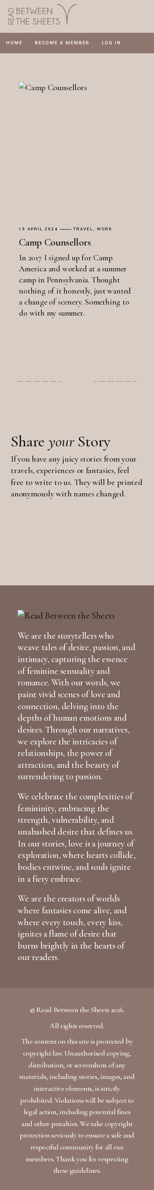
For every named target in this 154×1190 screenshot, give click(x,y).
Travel (83, 229)
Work (104, 229)
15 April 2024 (38, 229)
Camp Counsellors (55, 242)
